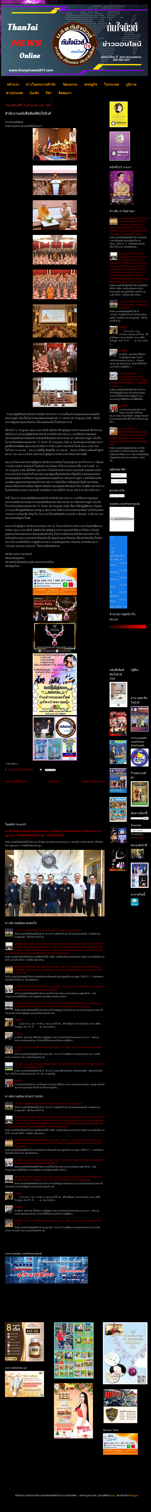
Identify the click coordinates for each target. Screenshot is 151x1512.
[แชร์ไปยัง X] (50, 770)
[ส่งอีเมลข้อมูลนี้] (46, 770)
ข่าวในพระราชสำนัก (41, 84)
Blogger (134, 1495)
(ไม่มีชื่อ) (18, 1019)
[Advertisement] (55, 803)
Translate (139, 837)
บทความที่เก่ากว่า (93, 781)
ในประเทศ (111, 84)
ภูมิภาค (131, 84)
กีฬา (49, 93)
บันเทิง (34, 93)
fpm (113, 1495)
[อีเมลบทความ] (41, 769)
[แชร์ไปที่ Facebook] (52, 770)
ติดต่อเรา (65, 93)
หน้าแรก (13, 84)
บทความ (117, 475)
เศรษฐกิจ (90, 84)
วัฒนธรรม (70, 84)
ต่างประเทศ (14, 93)
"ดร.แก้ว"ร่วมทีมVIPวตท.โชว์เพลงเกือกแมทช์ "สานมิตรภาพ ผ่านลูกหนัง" (48, 930)
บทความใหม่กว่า (16, 781)
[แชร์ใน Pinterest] (54, 770)
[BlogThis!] (48, 770)
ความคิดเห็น (119, 481)
